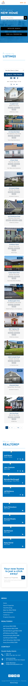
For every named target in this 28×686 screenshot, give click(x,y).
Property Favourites (9, 617)
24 (14, 84)
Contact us (6, 615)
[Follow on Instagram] (9, 676)
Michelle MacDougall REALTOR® (12, 631)
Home (5, 603)
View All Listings (7, 608)
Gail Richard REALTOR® (10, 638)
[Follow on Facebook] (12, 676)
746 (18, 427)
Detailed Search (14, 28)
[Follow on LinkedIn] (18, 676)
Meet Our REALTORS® (9, 610)
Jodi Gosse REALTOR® (9, 626)
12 (11, 84)
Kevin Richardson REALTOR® (11, 640)
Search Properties (8, 605)
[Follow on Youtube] (15, 676)
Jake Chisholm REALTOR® (10, 628)
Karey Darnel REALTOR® (10, 642)
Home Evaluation (8, 612)
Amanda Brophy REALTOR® (11, 635)
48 (16, 84)
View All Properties (14, 34)
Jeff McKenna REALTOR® (10, 633)
